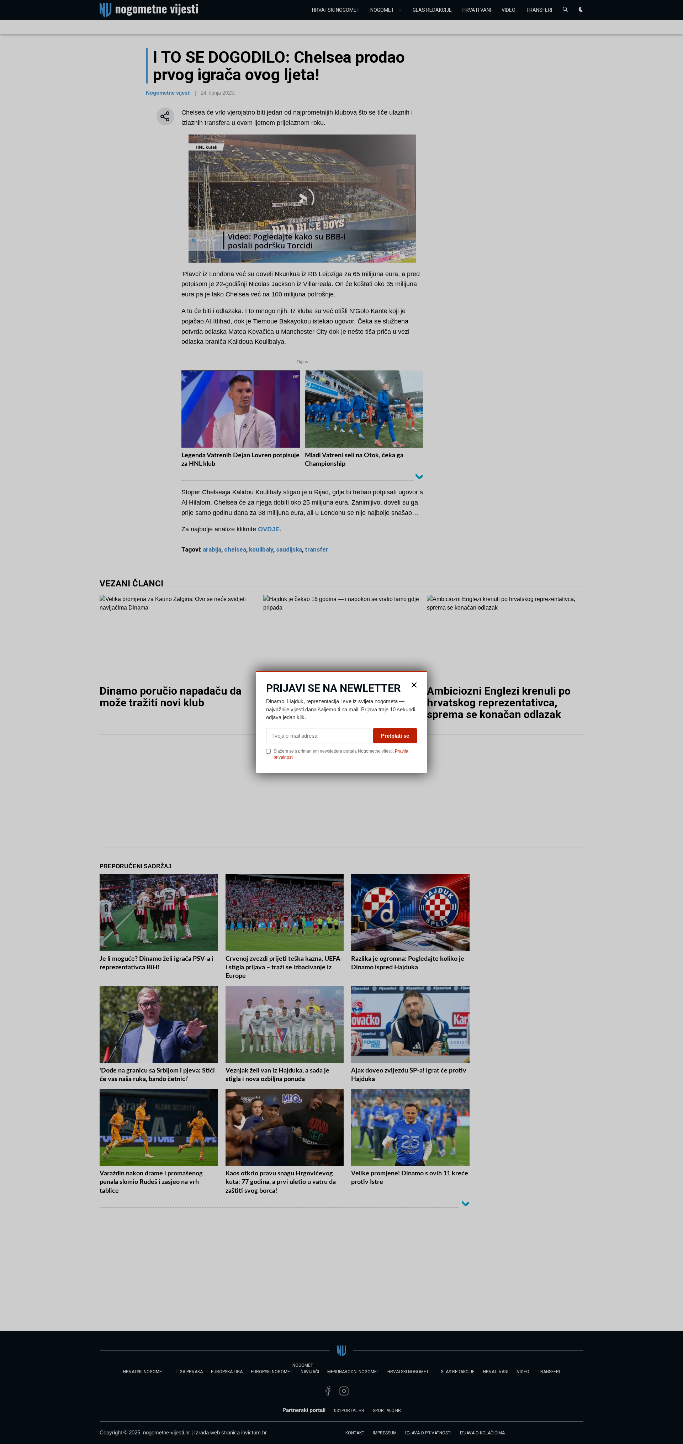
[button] (414, 685)
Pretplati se (395, 735)
